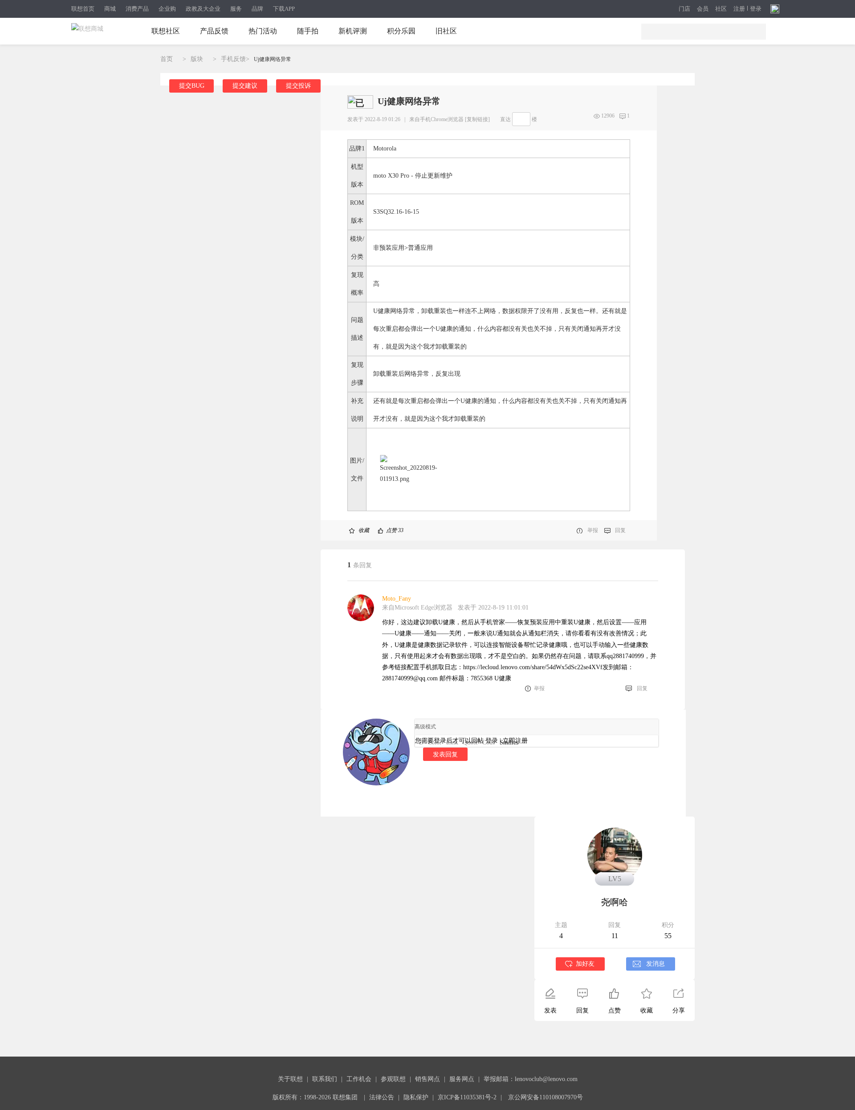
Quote (470, 742)
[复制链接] (477, 119)
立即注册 (515, 740)
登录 (755, 9)
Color (435, 742)
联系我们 (324, 1079)
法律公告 (381, 1097)
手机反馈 (233, 59)
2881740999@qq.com (410, 678)
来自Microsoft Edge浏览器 (417, 607)
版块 (197, 59)
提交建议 (244, 85)
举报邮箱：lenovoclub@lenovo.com (531, 1079)
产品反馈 (214, 31)
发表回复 (445, 754)
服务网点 (461, 1079)
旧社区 (446, 31)
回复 (620, 530)
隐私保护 (415, 1097)
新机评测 (352, 31)
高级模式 (425, 727)
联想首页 (82, 8)
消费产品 (137, 8)
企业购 (167, 8)
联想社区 (165, 31)
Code (488, 742)
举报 (592, 530)
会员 (702, 9)
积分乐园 (401, 31)
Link (452, 742)
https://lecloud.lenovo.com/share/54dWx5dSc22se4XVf (533, 667)
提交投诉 (298, 85)
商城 (110, 8)
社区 (721, 9)
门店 (684, 9)
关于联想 (290, 1079)
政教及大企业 (203, 8)
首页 (166, 59)
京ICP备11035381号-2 (467, 1097)
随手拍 (307, 31)
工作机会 (358, 1079)
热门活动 (262, 31)
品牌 (257, 8)
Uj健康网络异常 (272, 59)
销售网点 (427, 1079)
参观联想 (393, 1079)
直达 (505, 119)
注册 (739, 9)
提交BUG (191, 85)
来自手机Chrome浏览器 (436, 119)
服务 (236, 8)
